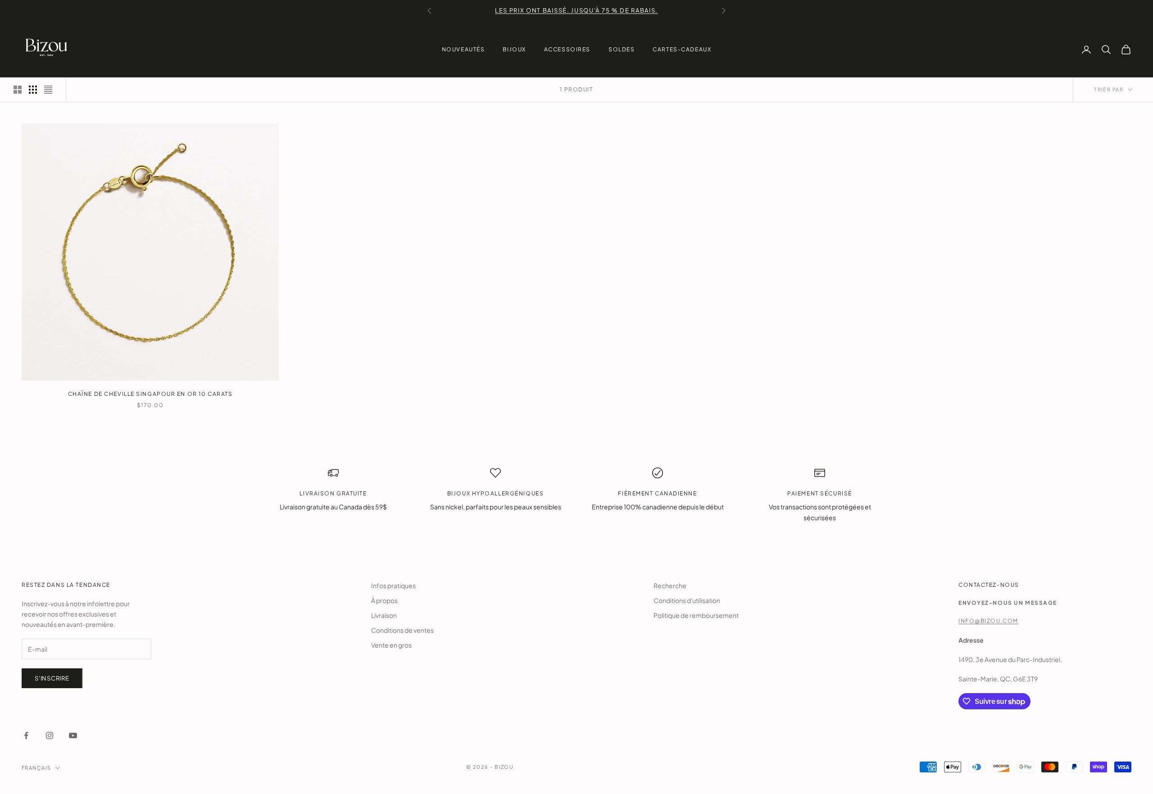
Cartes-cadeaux (682, 49)
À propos (384, 600)
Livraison (384, 615)
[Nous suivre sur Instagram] (49, 735)
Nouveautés (463, 49)
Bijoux (514, 49)
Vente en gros (391, 645)
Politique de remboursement (696, 615)
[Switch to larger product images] (18, 89)
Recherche (670, 585)
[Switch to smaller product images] (33, 89)
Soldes (621, 49)
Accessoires (567, 49)
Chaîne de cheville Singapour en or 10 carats (150, 393)
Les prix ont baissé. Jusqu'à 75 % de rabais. (576, 10)
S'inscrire (52, 678)
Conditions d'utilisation (687, 600)
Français (36, 768)
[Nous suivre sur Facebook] (26, 735)
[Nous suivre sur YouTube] (72, 735)
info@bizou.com (988, 620)
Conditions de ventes (402, 630)
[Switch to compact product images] (48, 89)
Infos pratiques (393, 585)
